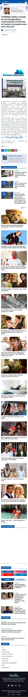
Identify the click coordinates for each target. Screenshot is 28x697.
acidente (14, 649)
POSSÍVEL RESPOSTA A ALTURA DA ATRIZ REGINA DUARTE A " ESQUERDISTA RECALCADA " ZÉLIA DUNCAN (20, 598)
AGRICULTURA (14, 660)
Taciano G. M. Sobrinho (15, 156)
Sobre (13, 694)
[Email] (16, 150)
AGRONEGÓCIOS (14, 667)
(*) (14, 647)
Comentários (20, 579)
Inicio (9, 694)
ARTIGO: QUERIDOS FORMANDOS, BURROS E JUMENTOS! (20, 586)
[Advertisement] (14, 53)
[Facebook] (3, 35)
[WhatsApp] (7, 35)
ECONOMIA (6, 146)
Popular (7, 579)
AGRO (14, 665)
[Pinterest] (12, 150)
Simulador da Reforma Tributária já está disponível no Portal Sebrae (20, 175)
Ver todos (25, 167)
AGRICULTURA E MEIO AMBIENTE (14, 663)
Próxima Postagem (21, 563)
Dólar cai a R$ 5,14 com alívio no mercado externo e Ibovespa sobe (20, 186)
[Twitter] (5, 35)
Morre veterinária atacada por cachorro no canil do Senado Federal (12, 638)
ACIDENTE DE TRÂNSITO (14, 656)
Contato (18, 694)
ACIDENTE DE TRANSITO (14, 654)
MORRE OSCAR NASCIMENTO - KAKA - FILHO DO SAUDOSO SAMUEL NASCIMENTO (20, 611)
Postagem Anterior (6, 563)
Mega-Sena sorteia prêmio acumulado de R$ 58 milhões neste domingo (13, 623)
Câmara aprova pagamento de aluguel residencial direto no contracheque (11, 631)
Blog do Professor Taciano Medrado (18, 690)
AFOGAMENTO (14, 658)
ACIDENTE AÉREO (14, 652)
